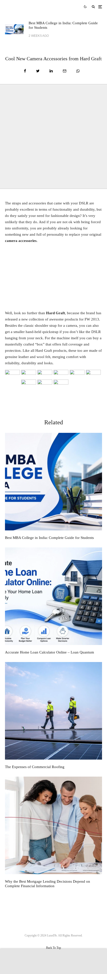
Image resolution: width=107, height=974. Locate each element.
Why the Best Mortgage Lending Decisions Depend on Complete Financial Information (47, 883)
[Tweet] (38, 71)
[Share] (25, 71)
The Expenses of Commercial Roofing (34, 767)
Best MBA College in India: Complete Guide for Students (63, 25)
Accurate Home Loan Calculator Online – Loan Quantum (49, 652)
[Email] (64, 71)
